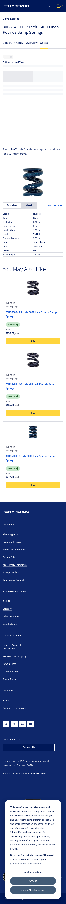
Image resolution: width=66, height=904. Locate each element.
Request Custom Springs (15, 656)
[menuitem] (16, 6)
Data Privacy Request (13, 579)
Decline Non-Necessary (33, 889)
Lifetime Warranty (12, 671)
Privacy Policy (10, 557)
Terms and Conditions (14, 549)
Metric (29, 205)
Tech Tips (7, 601)
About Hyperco (10, 534)
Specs (44, 43)
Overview (32, 43)
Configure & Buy (13, 43)
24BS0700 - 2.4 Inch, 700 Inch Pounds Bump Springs (30, 386)
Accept (33, 880)
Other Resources (11, 616)
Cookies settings (33, 871)
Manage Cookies (11, 572)
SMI (19, 765)
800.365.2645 (38, 773)
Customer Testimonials (14, 708)
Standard (12, 205)
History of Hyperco (12, 541)
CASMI (30, 765)
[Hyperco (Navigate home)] (16, 512)
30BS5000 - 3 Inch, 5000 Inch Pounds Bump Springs (30, 458)
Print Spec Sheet (55, 205)
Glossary (7, 608)
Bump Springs (11, 19)
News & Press (9, 663)
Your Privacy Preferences (15, 564)
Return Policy (9, 679)
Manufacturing (10, 623)
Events (6, 700)
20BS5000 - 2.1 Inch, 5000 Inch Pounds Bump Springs (31, 314)
